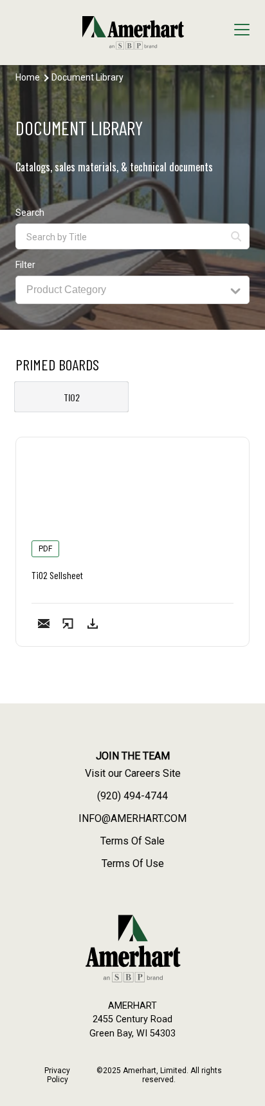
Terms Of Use (133, 863)
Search (29, 212)
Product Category (66, 289)
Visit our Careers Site (133, 773)
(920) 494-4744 (132, 796)
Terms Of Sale (132, 841)
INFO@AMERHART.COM (132, 818)
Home (27, 77)
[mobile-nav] (242, 31)
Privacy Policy (57, 1075)
